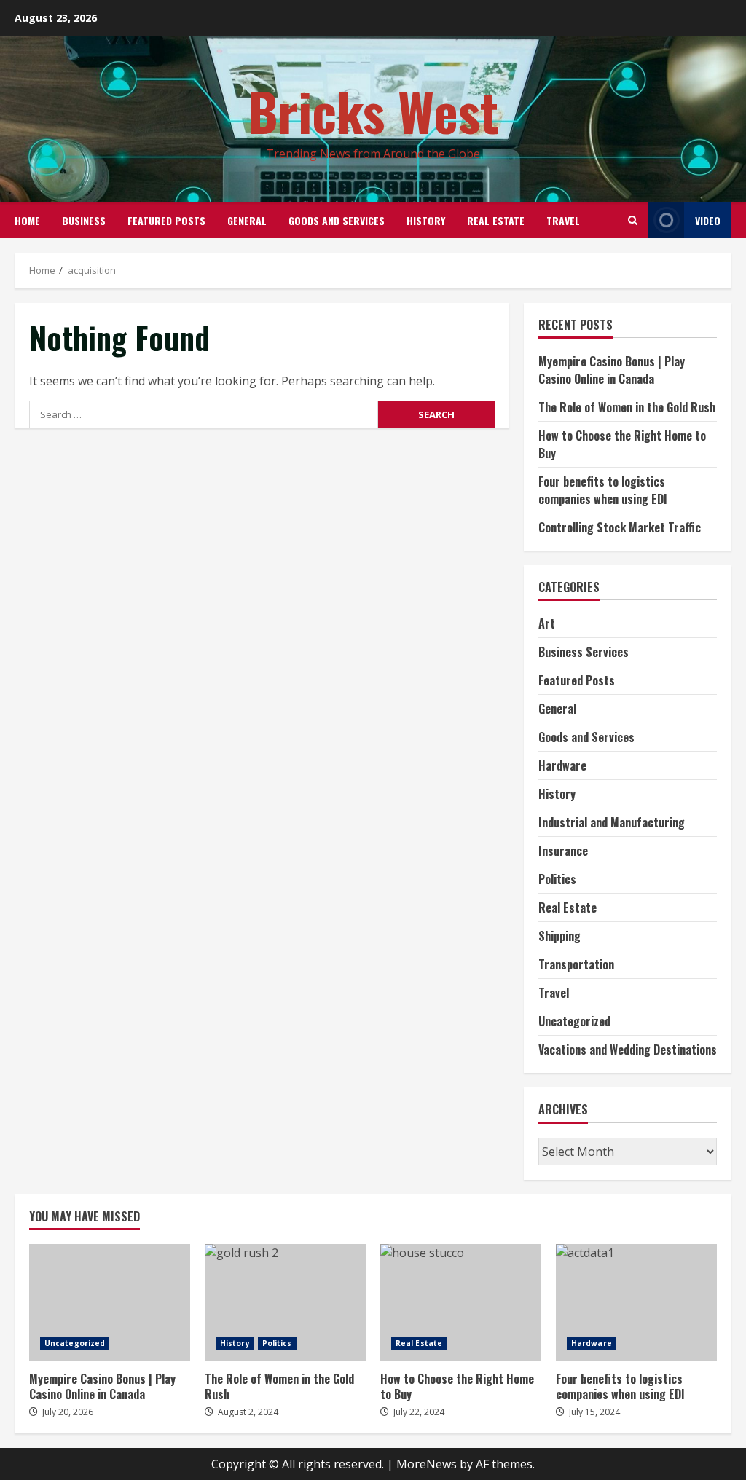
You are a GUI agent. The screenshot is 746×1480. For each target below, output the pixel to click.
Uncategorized (574, 1021)
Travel (563, 220)
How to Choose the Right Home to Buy (460, 1302)
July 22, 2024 (418, 1412)
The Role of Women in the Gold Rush (626, 407)
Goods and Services (336, 220)
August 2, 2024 (248, 1412)
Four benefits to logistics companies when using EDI (602, 490)
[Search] (632, 220)
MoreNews (426, 1464)
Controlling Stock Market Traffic (619, 527)
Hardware (562, 765)
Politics (557, 879)
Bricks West (373, 110)
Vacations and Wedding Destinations (627, 1049)
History (426, 220)
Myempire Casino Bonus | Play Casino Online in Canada (611, 370)
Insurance (563, 850)
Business (84, 220)
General (247, 220)
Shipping (559, 936)
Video (708, 220)
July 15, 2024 (594, 1412)
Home (27, 220)
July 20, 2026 (67, 1412)
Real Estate (496, 220)
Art (546, 623)
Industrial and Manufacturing (611, 822)
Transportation (576, 964)
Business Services (583, 652)
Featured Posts (166, 220)
